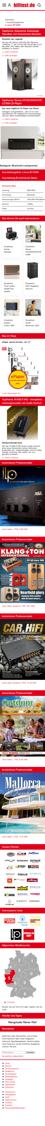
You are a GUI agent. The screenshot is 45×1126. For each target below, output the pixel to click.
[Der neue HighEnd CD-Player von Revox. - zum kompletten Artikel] (22, 143)
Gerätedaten (10, 1074)
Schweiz (10, 1002)
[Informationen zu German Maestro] (33, 867)
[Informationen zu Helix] (22, 874)
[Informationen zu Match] (19, 880)
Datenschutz (10, 1100)
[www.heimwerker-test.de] (35, 925)
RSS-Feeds (10, 1082)
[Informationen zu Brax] (9, 861)
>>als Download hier (11, 393)
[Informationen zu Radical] (9, 895)
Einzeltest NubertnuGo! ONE (9, 323)
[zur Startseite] (24, 5)
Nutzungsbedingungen (15, 1108)
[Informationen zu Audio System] (21, 854)
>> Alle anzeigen (9, 55)
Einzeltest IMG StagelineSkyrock (32, 286)
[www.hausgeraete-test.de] (22, 925)
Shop (7, 1063)
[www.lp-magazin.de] (16, 939)
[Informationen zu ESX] (9, 868)
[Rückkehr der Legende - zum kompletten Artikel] (22, 75)
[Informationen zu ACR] (10, 854)
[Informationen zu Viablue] (9, 903)
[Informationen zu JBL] (9, 881)
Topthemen (10, 1084)
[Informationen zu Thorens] (35, 894)
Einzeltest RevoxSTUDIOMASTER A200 (33, 250)
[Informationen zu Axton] (33, 853)
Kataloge (9, 1079)
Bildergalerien (11, 1076)
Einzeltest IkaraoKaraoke (8, 249)
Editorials (9, 1087)
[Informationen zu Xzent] (21, 901)
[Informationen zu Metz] (32, 881)
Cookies (8, 1102)
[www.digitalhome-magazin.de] (9, 925)
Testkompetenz (12, 1068)
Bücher (8, 1066)
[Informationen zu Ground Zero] (9, 874)
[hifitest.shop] (29, 939)
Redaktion (9, 1071)
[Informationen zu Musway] (9, 887)
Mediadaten (10, 1094)
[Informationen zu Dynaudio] (22, 860)
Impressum (10, 1092)
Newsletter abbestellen (12, 1056)
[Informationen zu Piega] (35, 887)
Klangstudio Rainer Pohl (22, 1022)
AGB (7, 1097)
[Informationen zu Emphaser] (35, 861)
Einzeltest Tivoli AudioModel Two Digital (9, 287)
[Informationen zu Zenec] (34, 901)
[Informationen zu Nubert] (22, 888)
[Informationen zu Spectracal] (22, 894)
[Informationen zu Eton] (20, 867)
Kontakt (8, 1105)
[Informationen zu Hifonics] (35, 874)
